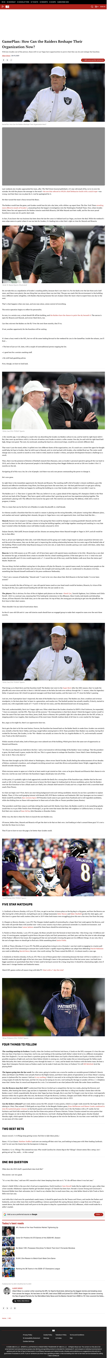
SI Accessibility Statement (31, 1338)
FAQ (71, 1338)
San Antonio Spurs (29, 798)
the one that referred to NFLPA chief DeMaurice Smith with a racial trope (70, 191)
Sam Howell (66, 1186)
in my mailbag (40, 1077)
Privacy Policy (27, 1335)
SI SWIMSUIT (11, 2)
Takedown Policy (60, 1335)
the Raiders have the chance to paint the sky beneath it (70, 315)
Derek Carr (67, 593)
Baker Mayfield (76, 914)
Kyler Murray (62, 914)
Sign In (102, 7)
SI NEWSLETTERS (23, 2)
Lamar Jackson (27, 927)
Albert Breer (6, 56)
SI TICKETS (34, 2)
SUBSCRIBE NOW (63, 2)
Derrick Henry (24, 951)
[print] (14, 1308)
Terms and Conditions (77, 1335)
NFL (9, 1318)
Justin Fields (61, 940)
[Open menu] (3, 6)
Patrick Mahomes (96, 948)
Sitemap (46, 1338)
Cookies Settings (28, 1341)
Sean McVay (25, 811)
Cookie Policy (47, 1335)
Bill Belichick (88, 1064)
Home (4, 1318)
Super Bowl (67, 688)
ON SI (3, 2)
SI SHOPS (52, 2)
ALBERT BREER (17, 1288)
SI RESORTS (44, 2)
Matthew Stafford (25, 1141)
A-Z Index (58, 1338)
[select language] (97, 7)
